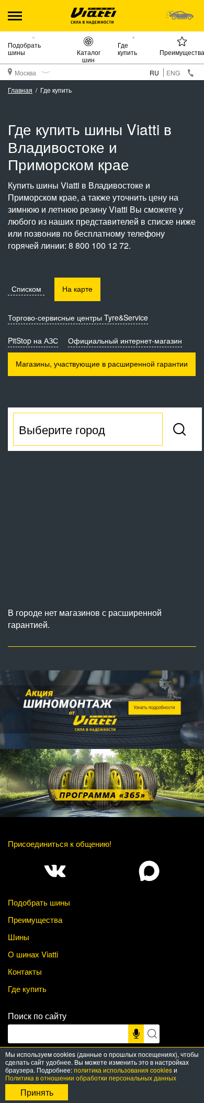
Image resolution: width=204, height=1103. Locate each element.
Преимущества (35, 919)
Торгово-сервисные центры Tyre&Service (78, 317)
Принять (36, 1092)
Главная (20, 89)
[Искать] (152, 1033)
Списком (26, 288)
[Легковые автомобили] (179, 16)
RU (154, 72)
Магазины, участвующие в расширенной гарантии (102, 363)
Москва (25, 72)
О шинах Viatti (33, 953)
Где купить (127, 48)
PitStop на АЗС (33, 340)
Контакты (25, 971)
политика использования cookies (123, 1069)
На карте (77, 288)
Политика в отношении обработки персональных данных (90, 1077)
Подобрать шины (24, 48)
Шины (18, 936)
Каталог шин (88, 55)
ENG (173, 72)
